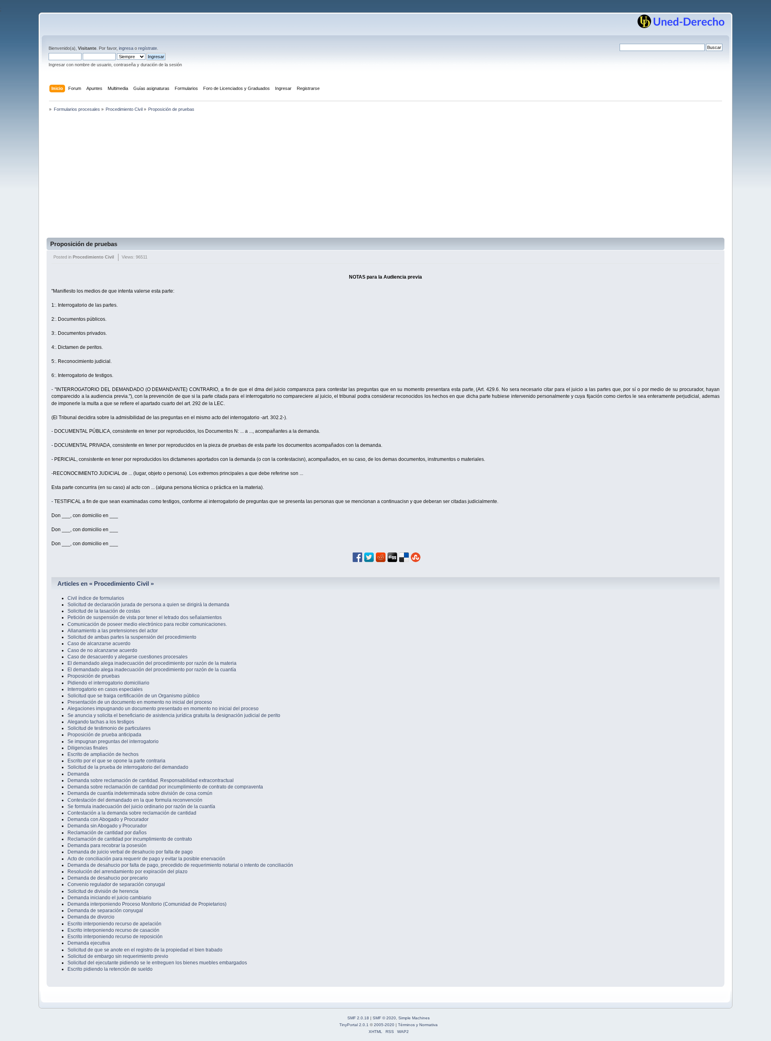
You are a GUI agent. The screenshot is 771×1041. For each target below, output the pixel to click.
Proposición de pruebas (83, 243)
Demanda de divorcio (90, 917)
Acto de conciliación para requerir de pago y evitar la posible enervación (146, 859)
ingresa (126, 48)
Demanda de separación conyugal (105, 910)
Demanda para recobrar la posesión (107, 845)
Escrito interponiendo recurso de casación (113, 930)
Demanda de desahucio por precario (107, 878)
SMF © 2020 (384, 1018)
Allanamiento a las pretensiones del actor (112, 631)
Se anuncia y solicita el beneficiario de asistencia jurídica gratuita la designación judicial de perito (173, 715)
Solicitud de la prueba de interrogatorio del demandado (127, 767)
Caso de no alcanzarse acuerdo (102, 650)
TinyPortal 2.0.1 (354, 1025)
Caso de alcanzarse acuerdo (99, 643)
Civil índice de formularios (95, 598)
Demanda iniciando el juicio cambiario (109, 897)
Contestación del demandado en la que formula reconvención (134, 800)
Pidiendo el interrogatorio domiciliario (108, 683)
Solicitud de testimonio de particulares (109, 728)
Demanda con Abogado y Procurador (108, 819)
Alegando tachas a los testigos (100, 722)
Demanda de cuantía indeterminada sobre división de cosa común (139, 793)
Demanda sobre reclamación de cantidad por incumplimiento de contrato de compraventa (165, 787)
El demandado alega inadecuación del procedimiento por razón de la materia (152, 663)
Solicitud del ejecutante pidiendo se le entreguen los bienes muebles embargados (157, 963)
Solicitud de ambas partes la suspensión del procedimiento (131, 637)
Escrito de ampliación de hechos (103, 754)
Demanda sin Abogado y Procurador (107, 826)
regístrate (147, 48)
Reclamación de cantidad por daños (107, 832)
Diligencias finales (87, 748)
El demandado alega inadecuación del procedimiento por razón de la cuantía (151, 669)
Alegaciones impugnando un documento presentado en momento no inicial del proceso (163, 708)
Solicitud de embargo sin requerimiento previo (117, 956)
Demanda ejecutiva (88, 943)
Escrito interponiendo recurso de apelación (114, 924)
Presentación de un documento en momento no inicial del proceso (139, 702)
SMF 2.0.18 (358, 1018)
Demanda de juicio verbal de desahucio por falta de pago (130, 852)
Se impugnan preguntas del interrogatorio (113, 741)
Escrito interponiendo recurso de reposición (115, 936)
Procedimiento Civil (93, 257)
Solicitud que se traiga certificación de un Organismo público (133, 696)
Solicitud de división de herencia (103, 891)
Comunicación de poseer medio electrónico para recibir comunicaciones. (147, 624)
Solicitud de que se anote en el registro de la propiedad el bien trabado (144, 950)
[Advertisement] (385, 177)
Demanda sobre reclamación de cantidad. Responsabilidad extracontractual (150, 780)
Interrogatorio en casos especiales (105, 689)
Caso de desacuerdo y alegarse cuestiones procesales (127, 657)
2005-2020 (384, 1025)
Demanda (78, 774)
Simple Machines (414, 1018)
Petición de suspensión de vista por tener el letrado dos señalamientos (144, 617)
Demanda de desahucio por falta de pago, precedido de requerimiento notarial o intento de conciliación (180, 865)
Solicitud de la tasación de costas (103, 611)
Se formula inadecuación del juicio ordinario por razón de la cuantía (141, 806)
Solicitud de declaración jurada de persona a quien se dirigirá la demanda (148, 604)
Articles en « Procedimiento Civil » (105, 583)
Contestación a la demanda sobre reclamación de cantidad (131, 813)
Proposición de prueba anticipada (104, 734)
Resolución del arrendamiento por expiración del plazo (127, 871)
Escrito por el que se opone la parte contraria (116, 761)
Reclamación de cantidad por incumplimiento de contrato (129, 839)
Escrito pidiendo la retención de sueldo (110, 969)
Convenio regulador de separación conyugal (116, 884)
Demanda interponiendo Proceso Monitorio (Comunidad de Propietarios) (146, 904)
